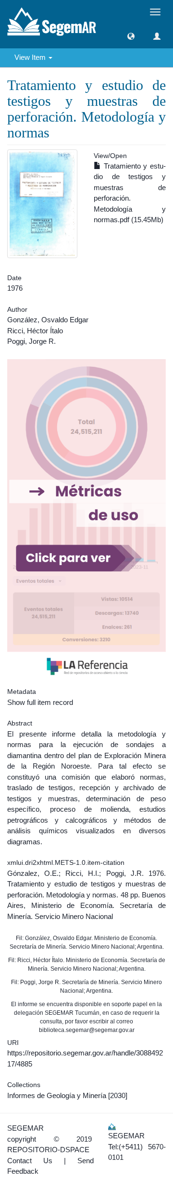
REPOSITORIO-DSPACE (48, 1149)
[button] (131, 36)
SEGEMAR (25, 1128)
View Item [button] (31, 57)
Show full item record (40, 702)
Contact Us (29, 1161)
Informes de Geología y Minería (56, 1095)
